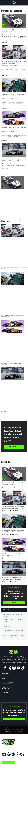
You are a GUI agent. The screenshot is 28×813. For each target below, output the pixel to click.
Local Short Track (6, 696)
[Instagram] (14, 668)
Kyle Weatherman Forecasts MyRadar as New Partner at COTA (13, 363)
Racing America (6, 794)
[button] (2, 2)
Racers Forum (5, 809)
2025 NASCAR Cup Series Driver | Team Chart (12, 625)
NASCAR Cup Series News (7, 677)
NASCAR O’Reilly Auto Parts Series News (7, 682)
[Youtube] (18, 668)
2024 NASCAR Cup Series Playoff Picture (13, 615)
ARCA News (5, 692)
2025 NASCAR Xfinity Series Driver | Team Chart (13, 630)
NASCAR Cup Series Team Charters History (13, 620)
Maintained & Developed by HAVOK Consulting (14, 729)
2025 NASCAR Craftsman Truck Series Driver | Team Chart (14, 636)
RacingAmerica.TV (6, 798)
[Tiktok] (23, 668)
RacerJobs (4, 801)
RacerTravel (5, 805)
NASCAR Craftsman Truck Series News (7, 688)
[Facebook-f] (5, 668)
